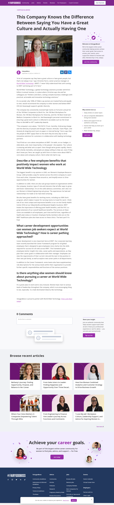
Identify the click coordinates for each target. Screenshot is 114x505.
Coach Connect (73, 3)
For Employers (61, 3)
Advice (39, 3)
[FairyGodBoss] (16, 475)
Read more (66, 500)
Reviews (52, 3)
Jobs (33, 3)
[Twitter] (16, 479)
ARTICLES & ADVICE (24, 10)
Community (25, 3)
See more (100, 426)
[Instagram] (12, 479)
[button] (62, 72)
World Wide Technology (25, 83)
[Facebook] (8, 479)
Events (45, 3)
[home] (14, 3)
